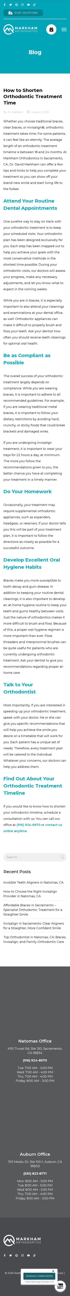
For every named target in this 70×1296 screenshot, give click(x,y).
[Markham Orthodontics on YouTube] (28, 4)
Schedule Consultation (39, 1276)
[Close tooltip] (54, 1272)
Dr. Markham (15, 112)
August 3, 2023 (40, 112)
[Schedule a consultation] (51, 29)
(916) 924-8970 (28, 825)
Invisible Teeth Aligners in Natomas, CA (33, 882)
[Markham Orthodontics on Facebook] (4, 4)
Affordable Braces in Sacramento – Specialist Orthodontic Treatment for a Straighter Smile (32, 909)
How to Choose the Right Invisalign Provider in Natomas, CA (30, 894)
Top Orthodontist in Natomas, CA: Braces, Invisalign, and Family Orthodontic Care (34, 939)
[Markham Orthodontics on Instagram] (22, 4)
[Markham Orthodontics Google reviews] (16, 4)
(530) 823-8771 (35, 1173)
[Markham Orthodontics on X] (10, 4)
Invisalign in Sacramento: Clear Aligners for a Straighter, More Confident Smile (33, 926)
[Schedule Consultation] (60, 1286)
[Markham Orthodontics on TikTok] (34, 4)
